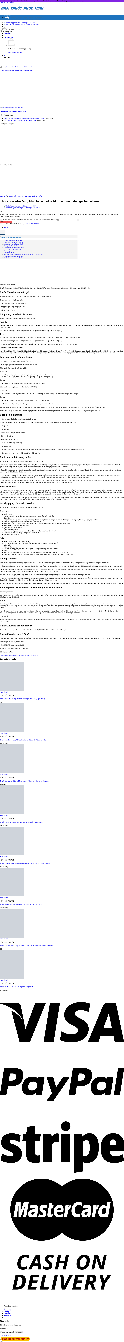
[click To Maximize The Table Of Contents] (2, 232)
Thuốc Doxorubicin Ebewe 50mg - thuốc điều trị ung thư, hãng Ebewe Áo (24, 781)
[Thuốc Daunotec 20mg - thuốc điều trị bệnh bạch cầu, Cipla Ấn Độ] (12, 690)
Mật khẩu (4, 1328)
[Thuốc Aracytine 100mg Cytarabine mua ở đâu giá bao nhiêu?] (22, 25)
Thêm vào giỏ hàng (6, 222)
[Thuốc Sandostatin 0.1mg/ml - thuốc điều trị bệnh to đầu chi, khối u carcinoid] (12, 937)
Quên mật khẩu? (5, 1336)
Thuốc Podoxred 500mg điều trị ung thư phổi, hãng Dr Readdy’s (21, 822)
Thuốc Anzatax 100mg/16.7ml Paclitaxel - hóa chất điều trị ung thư (23, 740)
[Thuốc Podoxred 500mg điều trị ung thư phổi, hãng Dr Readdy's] (12, 814)
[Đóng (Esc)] (1, 1339)
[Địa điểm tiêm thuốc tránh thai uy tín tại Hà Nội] (11, 108)
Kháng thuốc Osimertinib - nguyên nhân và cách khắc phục (17, 70)
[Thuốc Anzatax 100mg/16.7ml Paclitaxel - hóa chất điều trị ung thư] (12, 731)
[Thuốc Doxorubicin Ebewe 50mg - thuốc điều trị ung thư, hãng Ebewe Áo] (12, 772)
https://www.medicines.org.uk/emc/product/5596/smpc (19, 655)
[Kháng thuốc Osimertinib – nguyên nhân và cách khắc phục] (16, 67)
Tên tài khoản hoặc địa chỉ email (11, 1325)
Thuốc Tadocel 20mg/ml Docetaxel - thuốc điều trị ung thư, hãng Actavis (25, 863)
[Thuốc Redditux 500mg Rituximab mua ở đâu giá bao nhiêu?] (12, 896)
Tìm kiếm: (11, 30)
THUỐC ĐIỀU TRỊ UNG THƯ (17, 196)
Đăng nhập (19, 1332)
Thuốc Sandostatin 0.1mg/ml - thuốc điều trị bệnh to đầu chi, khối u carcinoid (26, 946)
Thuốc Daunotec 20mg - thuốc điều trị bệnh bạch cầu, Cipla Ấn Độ (22, 699)
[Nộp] (1, 30)
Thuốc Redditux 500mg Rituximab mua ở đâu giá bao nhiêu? (21, 904)
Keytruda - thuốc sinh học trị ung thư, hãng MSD (16, 987)
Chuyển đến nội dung (7, 3)
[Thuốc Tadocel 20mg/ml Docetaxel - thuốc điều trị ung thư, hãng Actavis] (12, 855)
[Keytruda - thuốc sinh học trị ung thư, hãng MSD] (12, 978)
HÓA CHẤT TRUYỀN (35, 196)
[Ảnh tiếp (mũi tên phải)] (2, 1341)
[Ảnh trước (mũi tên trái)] (1, 1341)
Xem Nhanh (4, 692)
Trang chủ (7, 16)
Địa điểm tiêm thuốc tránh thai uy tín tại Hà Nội (13, 111)
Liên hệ (6, 18)
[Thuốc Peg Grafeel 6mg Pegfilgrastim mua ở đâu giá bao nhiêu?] (20, 23)
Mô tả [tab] (6, 227)
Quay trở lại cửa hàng (15, 52)
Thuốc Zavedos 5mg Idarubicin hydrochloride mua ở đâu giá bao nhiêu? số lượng (30, 220)
